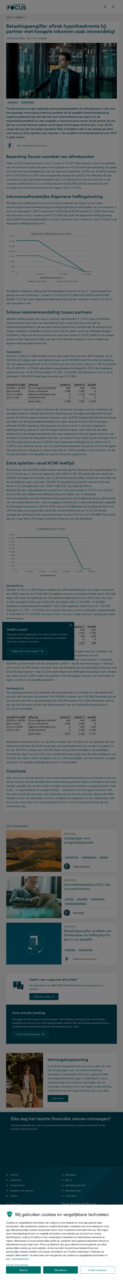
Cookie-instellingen (97, 1270)
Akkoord (23, 1270)
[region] (61, 1243)
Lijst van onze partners (17, 1264)
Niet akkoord (60, 1270)
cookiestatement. (20, 1259)
